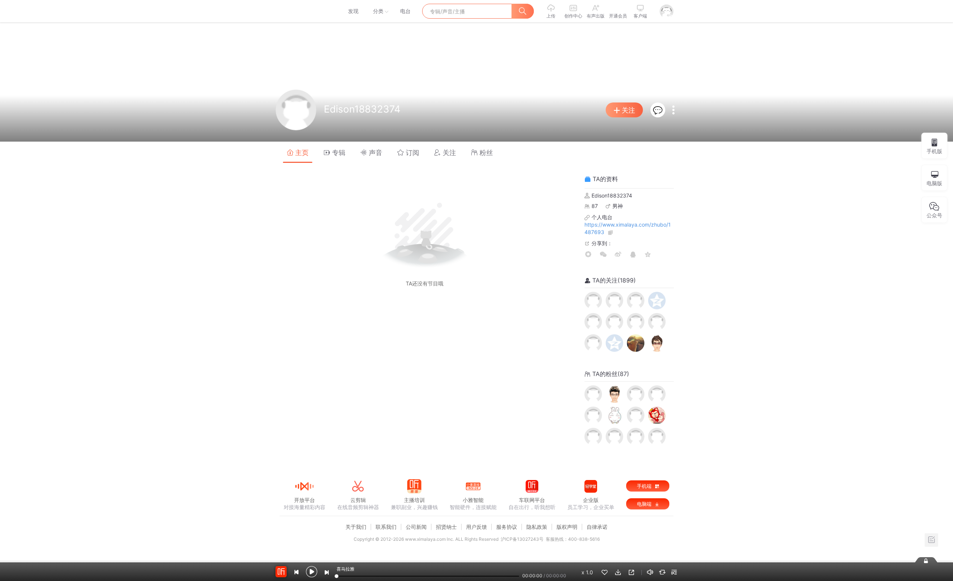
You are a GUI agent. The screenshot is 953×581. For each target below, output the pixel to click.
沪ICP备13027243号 (522, 539)
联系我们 (386, 527)
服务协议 (506, 527)
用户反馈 (476, 527)
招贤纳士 (446, 527)
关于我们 (355, 527)
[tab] (297, 152)
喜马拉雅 (304, 11)
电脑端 (645, 504)
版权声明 (567, 527)
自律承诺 (597, 527)
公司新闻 (416, 527)
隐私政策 (536, 527)
